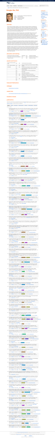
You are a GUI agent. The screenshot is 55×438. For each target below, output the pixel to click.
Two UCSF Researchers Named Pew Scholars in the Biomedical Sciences (18, 93)
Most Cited (15, 105)
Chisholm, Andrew (44, 33)
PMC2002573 (13, 418)
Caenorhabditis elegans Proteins (44, 13)
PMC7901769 (30, 270)
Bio (21, 124)
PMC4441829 (16, 346)
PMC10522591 (29, 213)
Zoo (26, 166)
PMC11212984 (25, 174)
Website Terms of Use (19, 434)
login (25, 102)
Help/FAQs (14, 5)
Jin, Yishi (44, 31)
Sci (21, 111)
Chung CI (31, 109)
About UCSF (41, 0)
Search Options (20, 5)
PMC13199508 (16, 123)
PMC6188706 (25, 381)
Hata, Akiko (43, 40)
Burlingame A (11, 114)
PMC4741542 (13, 341)
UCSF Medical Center (51, 0)
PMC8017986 (16, 265)
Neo (28, 185)
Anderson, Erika (44, 39)
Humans (29, 151)
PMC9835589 (11, 235)
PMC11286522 (13, 184)
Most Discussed (21, 105)
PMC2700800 (30, 391)
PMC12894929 (20, 141)
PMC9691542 (16, 246)
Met (27, 170)
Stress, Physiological (44, 17)
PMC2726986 (34, 404)
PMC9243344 (30, 279)
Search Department (44, 44)
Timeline (26, 105)
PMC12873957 (13, 137)
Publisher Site (13, 251)
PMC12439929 (16, 159)
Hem (23, 185)
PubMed (12, 111)
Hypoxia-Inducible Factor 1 (44, 15)
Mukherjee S (14, 240)
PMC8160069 (16, 256)
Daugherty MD (28, 217)
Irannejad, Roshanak (45, 41)
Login (8, 7)
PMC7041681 (23, 292)
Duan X (20, 416)
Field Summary (30, 105)
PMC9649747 (16, 241)
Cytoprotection (43, 16)
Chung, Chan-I (45, 24)
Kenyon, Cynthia (45, 35)
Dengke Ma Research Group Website (13, 88)
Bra (22, 392)
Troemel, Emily (45, 34)
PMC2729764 (11, 386)
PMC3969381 (21, 355)
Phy (27, 319)
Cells (33, 124)
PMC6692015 (33, 301)
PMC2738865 (30, 394)
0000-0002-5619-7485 (20, 18)
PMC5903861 (18, 322)
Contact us (30, 435)
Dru (23, 413)
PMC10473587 (13, 218)
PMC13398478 (33, 110)
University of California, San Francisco (7, 0)
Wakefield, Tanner (44, 42)
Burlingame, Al (45, 26)
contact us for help (9, 103)
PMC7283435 (29, 283)
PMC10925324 (13, 189)
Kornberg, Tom (45, 25)
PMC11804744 (32, 179)
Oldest (12, 105)
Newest (8, 105)
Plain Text (35, 105)
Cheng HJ (23, 417)
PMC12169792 (11, 169)
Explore (43, 18)
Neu (22, 119)
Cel (23, 170)
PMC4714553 (32, 337)
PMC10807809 (27, 198)
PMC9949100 (16, 222)
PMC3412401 (30, 359)
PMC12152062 (11, 165)
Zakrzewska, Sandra (45, 43)
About (11, 5)
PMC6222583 (29, 314)
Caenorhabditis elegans (44, 14)
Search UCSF (45, 0)
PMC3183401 (30, 368)
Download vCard (19, 19)
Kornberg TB (16, 270)
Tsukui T (15, 288)
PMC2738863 (11, 399)
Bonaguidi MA (28, 367)
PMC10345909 (18, 227)
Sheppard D (20, 288)
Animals (28, 111)
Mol (28, 195)
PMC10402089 (24, 203)
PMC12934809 (16, 132)
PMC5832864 (27, 327)
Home (8, 5)
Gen (23, 271)
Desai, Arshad (44, 36)
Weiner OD (14, 114)
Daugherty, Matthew (44, 23)
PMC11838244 (16, 146)
